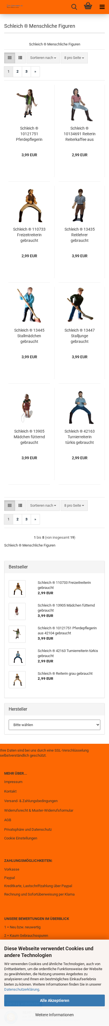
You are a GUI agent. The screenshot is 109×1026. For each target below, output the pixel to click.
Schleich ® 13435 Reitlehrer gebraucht (80, 235)
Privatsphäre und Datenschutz (28, 829)
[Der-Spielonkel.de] (12, 7)
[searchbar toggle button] (74, 7)
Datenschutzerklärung (21, 989)
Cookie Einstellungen (20, 838)
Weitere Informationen (54, 1015)
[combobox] (43, 57)
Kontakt (10, 791)
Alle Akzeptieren (54, 1000)
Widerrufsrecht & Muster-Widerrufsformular (38, 810)
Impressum (13, 782)
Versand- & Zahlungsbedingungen (31, 801)
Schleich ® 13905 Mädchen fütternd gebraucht (29, 437)
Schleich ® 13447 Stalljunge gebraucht (80, 336)
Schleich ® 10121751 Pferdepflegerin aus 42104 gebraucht (29, 134)
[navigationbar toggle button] (102, 7)
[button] (9, 57)
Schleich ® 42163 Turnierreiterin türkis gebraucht (80, 437)
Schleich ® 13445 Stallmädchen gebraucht (29, 336)
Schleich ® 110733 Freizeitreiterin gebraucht (29, 235)
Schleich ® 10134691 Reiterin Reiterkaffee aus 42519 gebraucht (80, 134)
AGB (7, 820)
